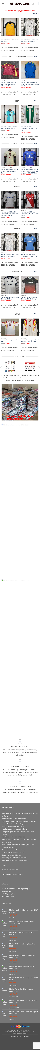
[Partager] (8, 1041)
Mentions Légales (11, 1031)
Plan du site (17, 1033)
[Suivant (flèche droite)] (8, 1046)
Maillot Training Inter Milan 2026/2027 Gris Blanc (30, 40)
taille (25, 1033)
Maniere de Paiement (24, 1030)
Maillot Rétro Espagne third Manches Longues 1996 (30, 340)
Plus (35, 13)
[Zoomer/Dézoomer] (20, 1041)
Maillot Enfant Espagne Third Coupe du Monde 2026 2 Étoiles (8, 84)
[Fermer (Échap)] (2, 1041)
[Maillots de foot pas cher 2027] (20, 3)
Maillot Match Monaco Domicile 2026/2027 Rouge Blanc (30, 213)
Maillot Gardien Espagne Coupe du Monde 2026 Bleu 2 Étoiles (30, 84)
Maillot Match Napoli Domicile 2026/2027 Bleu (29, 255)
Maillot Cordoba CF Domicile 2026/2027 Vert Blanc (29, 128)
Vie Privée (11, 1030)
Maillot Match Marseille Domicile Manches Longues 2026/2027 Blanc (9, 213)
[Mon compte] (33, 3)
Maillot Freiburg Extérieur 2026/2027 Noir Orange (29, 298)
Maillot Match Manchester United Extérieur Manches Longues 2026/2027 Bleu (29, 171)
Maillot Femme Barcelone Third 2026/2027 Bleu (9, 127)
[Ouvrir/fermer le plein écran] (14, 1041)
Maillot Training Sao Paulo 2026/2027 (9, 40)
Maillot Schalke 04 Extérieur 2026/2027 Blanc (10, 298)
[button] (3, 3)
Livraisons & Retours (26, 1031)
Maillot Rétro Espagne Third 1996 (10, 340)
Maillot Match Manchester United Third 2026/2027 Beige (9, 171)
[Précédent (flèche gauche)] (2, 1046)
